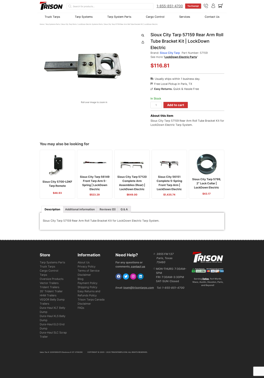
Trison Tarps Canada (91, 299)
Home (42, 24)
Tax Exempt (193, 6)
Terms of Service (88, 270)
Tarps (43, 274)
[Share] (143, 42)
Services (184, 16)
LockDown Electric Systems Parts (90, 24)
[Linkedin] (141, 276)
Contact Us (212, 16)
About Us (84, 262)
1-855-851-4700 (170, 6)
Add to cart (175, 105)
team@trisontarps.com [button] (138, 287)
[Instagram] (133, 276)
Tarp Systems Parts (53, 24)
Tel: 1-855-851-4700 (170, 287)
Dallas (205, 278)
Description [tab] (52, 209)
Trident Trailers (49, 287)
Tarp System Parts (119, 16)
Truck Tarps (52, 16)
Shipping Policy (87, 287)
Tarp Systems (84, 16)
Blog (80, 278)
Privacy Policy (86, 266)
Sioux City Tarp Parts (68, 24)
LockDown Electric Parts (181, 57)
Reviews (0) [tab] (108, 209)
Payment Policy (87, 283)
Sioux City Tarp (170, 52)
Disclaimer (84, 274)
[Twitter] (126, 276)
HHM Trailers (48, 295)
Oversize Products (51, 278)
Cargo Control (155, 16)
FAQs (81, 307)
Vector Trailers (49, 283)
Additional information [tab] (80, 209)
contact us (138, 266)
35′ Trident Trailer (51, 291)
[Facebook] (119, 276)
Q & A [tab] (124, 209)
